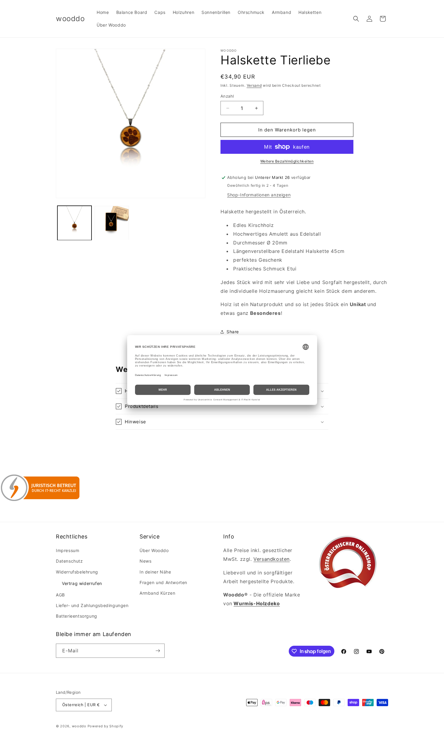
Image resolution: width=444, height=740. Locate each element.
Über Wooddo (154, 550)
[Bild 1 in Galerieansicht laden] (74, 223)
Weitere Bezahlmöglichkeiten (287, 161)
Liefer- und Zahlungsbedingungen (92, 605)
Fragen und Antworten (163, 582)
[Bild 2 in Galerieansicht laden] (112, 223)
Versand (254, 85)
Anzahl (227, 96)
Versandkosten (271, 559)
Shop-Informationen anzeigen (259, 194)
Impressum (67, 550)
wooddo (79, 726)
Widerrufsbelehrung (77, 571)
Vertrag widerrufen (82, 583)
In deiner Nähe (155, 571)
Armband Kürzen (157, 593)
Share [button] (233, 331)
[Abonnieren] (157, 651)
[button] (356, 18)
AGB (60, 594)
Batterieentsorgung (76, 616)
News (145, 561)
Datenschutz (69, 561)
